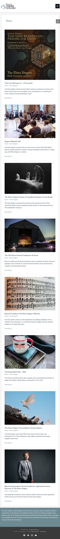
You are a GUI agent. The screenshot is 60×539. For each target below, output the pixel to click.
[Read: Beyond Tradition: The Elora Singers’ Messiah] (30, 293)
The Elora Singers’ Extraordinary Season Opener (23, 428)
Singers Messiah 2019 (13, 141)
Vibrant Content (35, 531)
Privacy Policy (43, 531)
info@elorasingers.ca (34, 529)
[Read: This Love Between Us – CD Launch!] (30, 54)
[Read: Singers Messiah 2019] (30, 121)
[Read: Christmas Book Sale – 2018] (30, 352)
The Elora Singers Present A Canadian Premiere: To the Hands (28, 197)
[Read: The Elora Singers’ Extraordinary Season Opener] (30, 408)
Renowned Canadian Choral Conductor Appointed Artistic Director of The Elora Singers (27, 487)
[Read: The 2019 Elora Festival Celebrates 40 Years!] (30, 235)
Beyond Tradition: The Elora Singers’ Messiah (22, 313)
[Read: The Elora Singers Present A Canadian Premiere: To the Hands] (28, 178)
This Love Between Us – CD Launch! (18, 83)
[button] (58, 21)
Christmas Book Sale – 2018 (15, 372)
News (6, 85)
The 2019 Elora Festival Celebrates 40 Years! (21, 255)
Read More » (9, 98)
